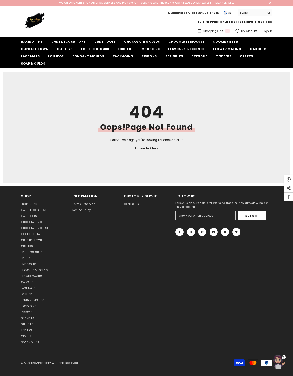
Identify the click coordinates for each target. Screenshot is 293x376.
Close (270, 3)
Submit (251, 216)
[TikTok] (214, 232)
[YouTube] (225, 232)
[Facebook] (179, 232)
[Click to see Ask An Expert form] (279, 362)
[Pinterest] (202, 232)
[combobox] (251, 12)
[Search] (255, 12)
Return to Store (146, 148)
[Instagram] (191, 232)
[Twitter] (236, 232)
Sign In (267, 31)
